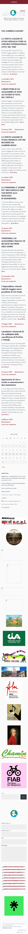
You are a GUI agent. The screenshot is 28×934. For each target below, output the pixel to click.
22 (20, 454)
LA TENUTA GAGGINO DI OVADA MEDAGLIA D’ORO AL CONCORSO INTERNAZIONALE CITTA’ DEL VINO (14, 43)
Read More (13, 74)
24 (2, 458)
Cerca (2, 793)
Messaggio (4, 845)
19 (9, 454)
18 (6, 454)
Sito (2, 838)
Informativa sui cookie (7, 927)
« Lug (3, 467)
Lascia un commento (8, 84)
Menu (14, 2)
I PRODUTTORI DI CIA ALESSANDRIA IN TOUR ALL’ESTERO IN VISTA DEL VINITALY (11, 93)
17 (2, 454)
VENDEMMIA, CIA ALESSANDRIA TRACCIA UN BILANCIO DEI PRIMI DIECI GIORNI (13, 242)
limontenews (6, 81)
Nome (6, 823)
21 (17, 454)
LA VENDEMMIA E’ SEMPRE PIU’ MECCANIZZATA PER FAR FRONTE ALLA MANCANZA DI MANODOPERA (13, 193)
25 (6, 458)
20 (13, 454)
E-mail (6, 830)
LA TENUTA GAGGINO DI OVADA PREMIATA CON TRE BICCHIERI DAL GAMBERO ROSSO (13, 141)
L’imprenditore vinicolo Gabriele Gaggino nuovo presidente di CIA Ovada (11, 289)
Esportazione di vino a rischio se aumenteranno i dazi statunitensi (12, 382)
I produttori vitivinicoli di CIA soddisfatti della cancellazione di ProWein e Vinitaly (12, 335)
